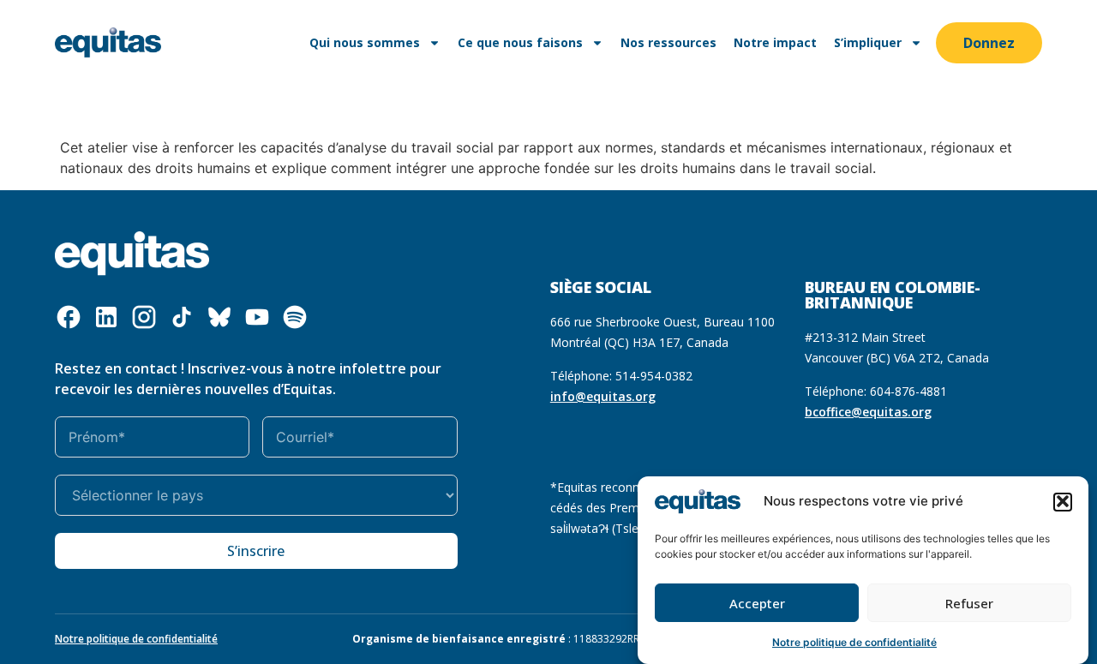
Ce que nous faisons (520, 42)
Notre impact (775, 42)
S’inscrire (256, 550)
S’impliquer (868, 42)
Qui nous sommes (364, 42)
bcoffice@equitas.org (868, 412)
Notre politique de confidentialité (854, 642)
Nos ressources (668, 42)
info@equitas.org (603, 396)
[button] (1062, 501)
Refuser (969, 603)
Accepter (757, 603)
